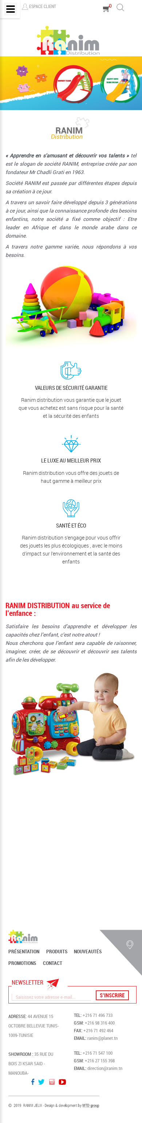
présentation (23, 951)
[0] (106, 19)
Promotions (22, 963)
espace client (42, 6)
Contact (52, 963)
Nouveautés (88, 951)
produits (56, 951)
